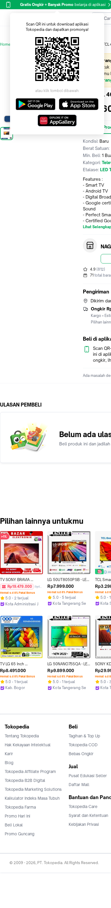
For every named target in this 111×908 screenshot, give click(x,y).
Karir (9, 753)
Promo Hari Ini (17, 816)
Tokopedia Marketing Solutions (33, 789)
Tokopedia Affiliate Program (30, 771)
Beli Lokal (14, 825)
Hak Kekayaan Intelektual (28, 744)
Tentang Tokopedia (22, 736)
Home (5, 44)
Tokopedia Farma (20, 807)
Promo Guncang (19, 833)
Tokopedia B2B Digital (25, 780)
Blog (9, 762)
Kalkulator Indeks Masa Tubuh (32, 798)
